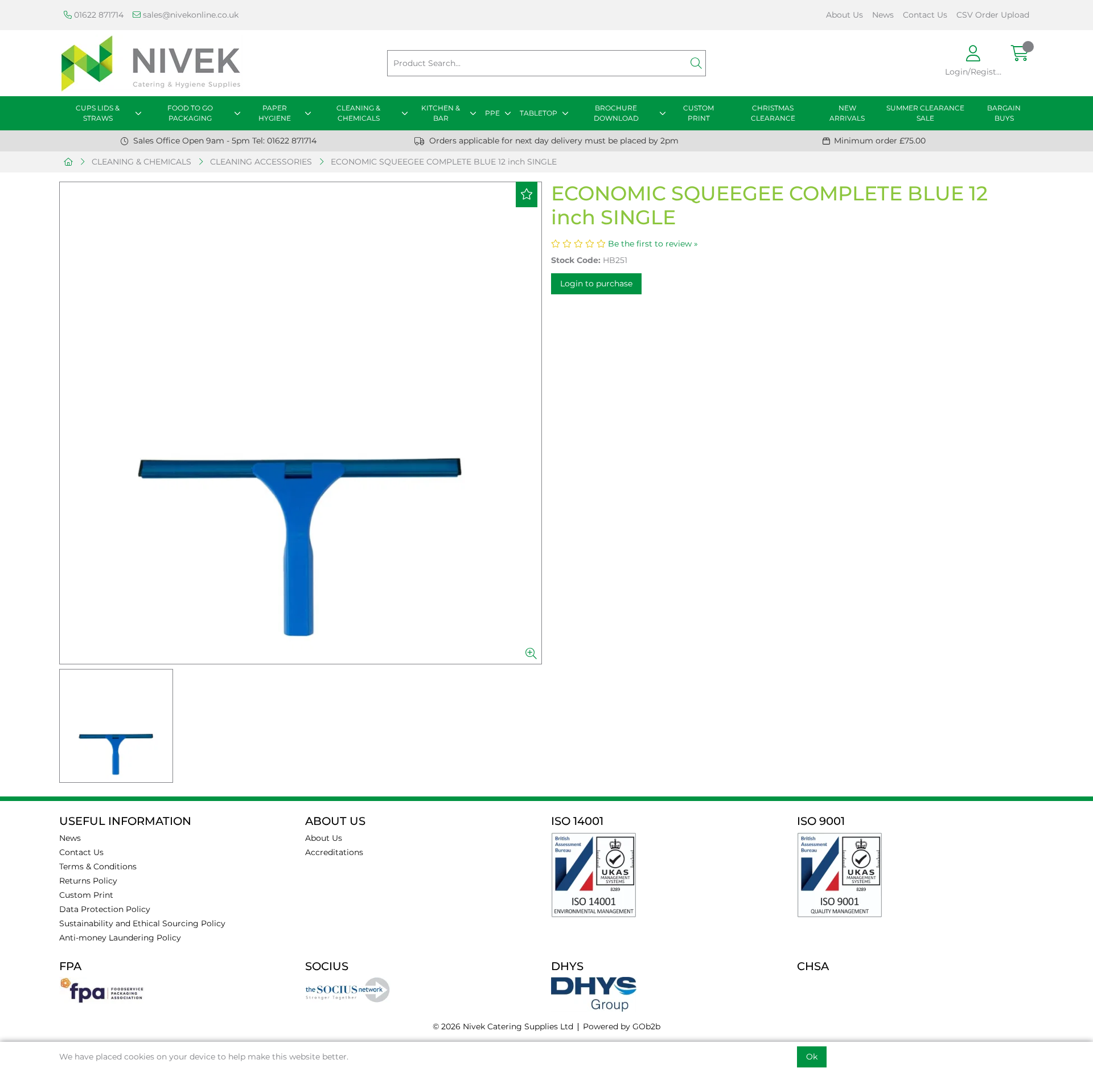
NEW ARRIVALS (847, 113)
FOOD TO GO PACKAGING (190, 113)
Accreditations (334, 852)
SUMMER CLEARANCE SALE (925, 113)
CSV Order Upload (992, 15)
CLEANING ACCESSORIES (261, 162)
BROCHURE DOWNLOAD (616, 113)
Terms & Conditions (98, 866)
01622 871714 (98, 15)
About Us (844, 15)
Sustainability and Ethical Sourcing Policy (142, 923)
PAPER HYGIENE (274, 113)
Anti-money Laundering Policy (120, 938)
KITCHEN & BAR (440, 113)
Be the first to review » (653, 244)
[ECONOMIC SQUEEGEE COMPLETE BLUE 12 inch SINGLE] (300, 423)
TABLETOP (538, 113)
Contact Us (925, 15)
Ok (811, 1057)
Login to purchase (596, 283)
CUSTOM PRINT (698, 113)
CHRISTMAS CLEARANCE (773, 113)
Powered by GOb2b (621, 1026)
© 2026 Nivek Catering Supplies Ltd (503, 1026)
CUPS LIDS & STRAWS (98, 113)
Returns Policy (88, 881)
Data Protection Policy (104, 909)
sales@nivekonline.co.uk (190, 15)
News (883, 15)
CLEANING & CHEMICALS (358, 113)
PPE (492, 113)
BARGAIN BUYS (1004, 113)
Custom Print (86, 895)
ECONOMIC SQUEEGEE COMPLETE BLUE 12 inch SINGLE (444, 162)
